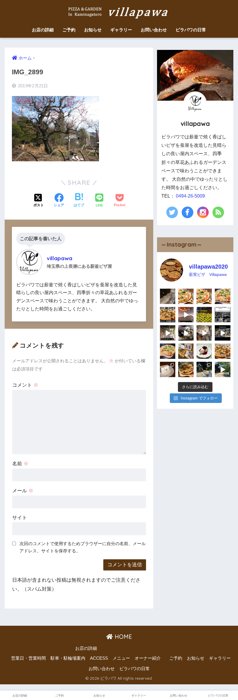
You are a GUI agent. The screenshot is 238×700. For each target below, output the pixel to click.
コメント (25, 385)
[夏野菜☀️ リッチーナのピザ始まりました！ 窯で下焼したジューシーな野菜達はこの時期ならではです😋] (186, 369)
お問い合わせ (154, 29)
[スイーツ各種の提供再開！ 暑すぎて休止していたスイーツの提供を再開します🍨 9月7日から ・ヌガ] (167, 369)
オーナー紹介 (148, 658)
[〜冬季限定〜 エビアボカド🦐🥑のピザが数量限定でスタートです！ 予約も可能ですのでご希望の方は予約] (167, 351)
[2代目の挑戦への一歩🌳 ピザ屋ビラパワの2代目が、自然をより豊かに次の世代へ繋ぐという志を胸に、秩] (222, 314)
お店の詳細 (43, 29)
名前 (20, 463)
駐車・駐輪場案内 (68, 658)
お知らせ (93, 29)
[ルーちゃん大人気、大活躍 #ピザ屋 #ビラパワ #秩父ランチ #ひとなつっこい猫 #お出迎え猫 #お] (204, 333)
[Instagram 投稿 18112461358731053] (204, 296)
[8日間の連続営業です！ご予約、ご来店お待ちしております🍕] (186, 296)
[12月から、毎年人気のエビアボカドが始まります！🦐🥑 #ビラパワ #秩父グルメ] (222, 296)
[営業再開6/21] (186, 314)
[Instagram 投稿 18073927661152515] (167, 314)
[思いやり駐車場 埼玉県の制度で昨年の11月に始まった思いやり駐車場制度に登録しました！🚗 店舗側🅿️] (204, 369)
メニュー (121, 658)
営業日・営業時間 (28, 658)
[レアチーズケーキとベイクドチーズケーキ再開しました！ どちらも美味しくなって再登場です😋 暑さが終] (204, 351)
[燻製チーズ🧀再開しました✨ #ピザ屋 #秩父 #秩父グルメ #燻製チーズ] (186, 351)
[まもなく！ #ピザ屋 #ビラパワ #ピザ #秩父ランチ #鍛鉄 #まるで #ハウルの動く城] (222, 333)
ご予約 (68, 29)
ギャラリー (121, 29)
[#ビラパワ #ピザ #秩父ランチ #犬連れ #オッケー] (222, 351)
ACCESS (99, 658)
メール (22, 490)
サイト (19, 517)
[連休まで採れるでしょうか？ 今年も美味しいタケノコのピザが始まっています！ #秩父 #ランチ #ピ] (186, 333)
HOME (122, 636)
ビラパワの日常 (191, 29)
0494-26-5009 (190, 195)
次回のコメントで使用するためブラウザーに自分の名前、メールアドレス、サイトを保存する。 (82, 547)
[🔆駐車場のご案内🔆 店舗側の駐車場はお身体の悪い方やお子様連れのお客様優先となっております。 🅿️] (222, 369)
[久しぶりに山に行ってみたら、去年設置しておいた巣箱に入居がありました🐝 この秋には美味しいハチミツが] (167, 296)
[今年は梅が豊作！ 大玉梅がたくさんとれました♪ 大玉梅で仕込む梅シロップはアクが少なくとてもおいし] (204, 314)
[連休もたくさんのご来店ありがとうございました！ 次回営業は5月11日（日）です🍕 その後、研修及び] (167, 333)
